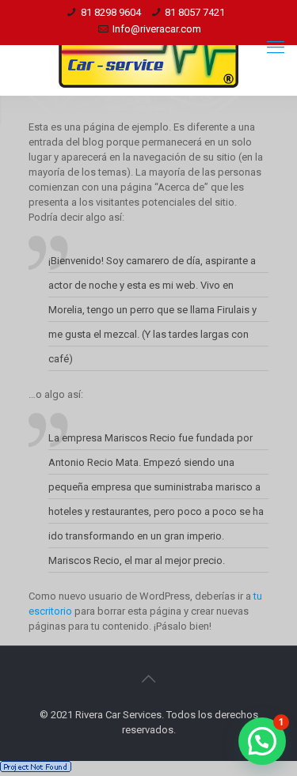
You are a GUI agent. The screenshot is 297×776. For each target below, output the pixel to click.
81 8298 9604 (111, 12)
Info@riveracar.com (156, 29)
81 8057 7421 (195, 12)
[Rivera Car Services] (148, 47)
